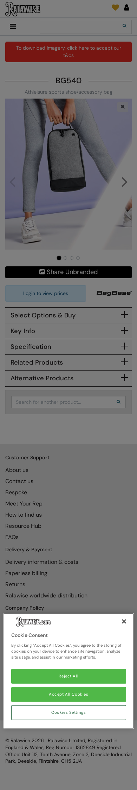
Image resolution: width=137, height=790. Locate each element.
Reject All (68, 676)
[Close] (124, 621)
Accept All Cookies (68, 694)
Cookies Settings (68, 712)
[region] (69, 671)
